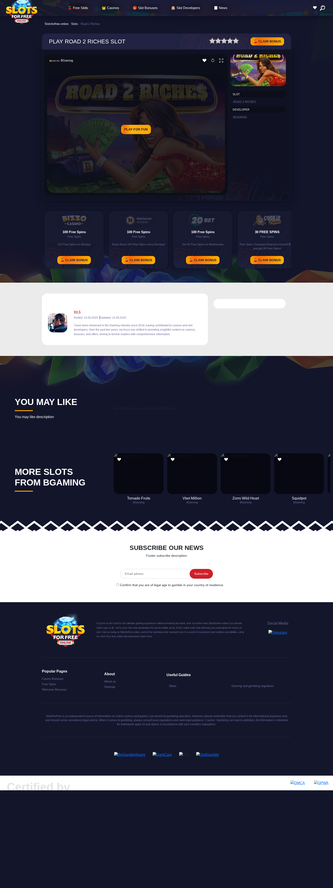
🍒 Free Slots (78, 8)
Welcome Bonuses (54, 689)
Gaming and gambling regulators (253, 686)
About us (110, 681)
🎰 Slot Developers (185, 8)
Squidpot (299, 498)
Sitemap (109, 687)
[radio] (212, 41)
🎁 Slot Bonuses (145, 8)
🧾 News (220, 8)
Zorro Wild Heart (245, 498)
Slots (74, 24)
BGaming (67, 60)
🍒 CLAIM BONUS (267, 41)
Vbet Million (192, 498)
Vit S (77, 312)
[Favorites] (316, 8)
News (172, 686)
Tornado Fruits (138, 498)
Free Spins (49, 684)
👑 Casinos (110, 8)
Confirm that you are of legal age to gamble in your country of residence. (172, 585)
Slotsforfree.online (56, 24)
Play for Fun (136, 129)
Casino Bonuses (52, 678)
